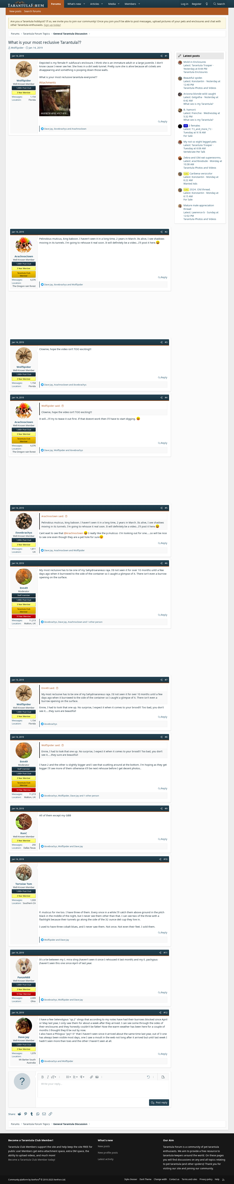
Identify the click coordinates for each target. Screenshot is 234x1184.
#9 (166, 808)
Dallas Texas (29, 847)
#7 (166, 679)
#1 (166, 55)
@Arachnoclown (73, 533)
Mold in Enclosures (194, 62)
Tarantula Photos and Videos (199, 88)
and (56, 939)
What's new (74, 3)
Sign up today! (52, 25)
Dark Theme (145, 1179)
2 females (192, 125)
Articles (94, 3)
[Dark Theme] (206, 4)
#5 (166, 507)
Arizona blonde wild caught (199, 93)
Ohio (33, 1001)
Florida (32, 99)
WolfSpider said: (50, 405)
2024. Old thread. (197, 189)
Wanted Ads (190, 183)
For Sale (188, 135)
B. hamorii (189, 109)
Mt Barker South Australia (27, 1061)
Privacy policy (206, 1179)
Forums (56, 3)
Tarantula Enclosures (195, 72)
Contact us (174, 1179)
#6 (166, 563)
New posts (15, 11)
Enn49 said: (48, 688)
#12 (165, 1012)
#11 (165, 952)
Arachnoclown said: (52, 516)
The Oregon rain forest (24, 286)
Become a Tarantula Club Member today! (31, 1159)
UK (34, 551)
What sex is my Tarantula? (198, 103)
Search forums (32, 11)
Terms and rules (189, 1179)
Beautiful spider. (192, 77)
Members (130, 3)
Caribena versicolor (198, 173)
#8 (166, 736)
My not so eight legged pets (199, 141)
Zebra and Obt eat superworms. (202, 157)
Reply (164, 121)
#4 (166, 397)
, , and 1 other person (73, 621)
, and (65, 128)
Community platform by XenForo (37, 1179)
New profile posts (108, 1152)
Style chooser (130, 1179)
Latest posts (191, 56)
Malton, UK (30, 623)
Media (112, 3)
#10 (165, 859)
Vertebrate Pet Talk (194, 151)
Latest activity (105, 1159)
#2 (166, 231)
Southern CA (29, 903)
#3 (166, 342)
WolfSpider (17, 47)
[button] (84, 4)
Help (217, 1179)
